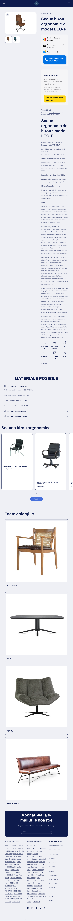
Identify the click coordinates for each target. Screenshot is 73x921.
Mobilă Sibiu (15, 870)
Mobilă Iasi (19, 848)
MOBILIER (17, 891)
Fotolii (29, 901)
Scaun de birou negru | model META (15, 466)
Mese (29, 872)
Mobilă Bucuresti (11, 846)
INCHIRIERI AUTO (54, 879)
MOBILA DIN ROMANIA (56, 846)
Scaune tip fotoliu (38, 859)
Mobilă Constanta (11, 851)
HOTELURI (52, 888)
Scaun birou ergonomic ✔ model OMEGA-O (47, 482)
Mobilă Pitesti (10, 867)
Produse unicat (32, 862)
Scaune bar (31, 851)
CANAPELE (16, 901)
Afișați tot (36, 499)
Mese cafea (31, 878)
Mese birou (40, 875)
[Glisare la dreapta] (40, 494)
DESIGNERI (18, 893)
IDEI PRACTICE (53, 854)
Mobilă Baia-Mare (11, 875)
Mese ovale (38, 885)
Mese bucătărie (37, 872)
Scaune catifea (37, 870)
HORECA (16, 896)
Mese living (31, 875)
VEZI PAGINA (28, 390)
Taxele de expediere (54, 112)
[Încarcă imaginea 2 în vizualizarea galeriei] (16, 39)
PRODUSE (8, 893)
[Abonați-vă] (51, 831)
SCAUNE (11, 586)
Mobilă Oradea (15, 859)
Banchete (41, 893)
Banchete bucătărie (34, 891)
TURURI (51, 892)
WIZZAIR (51, 896)
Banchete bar (32, 893)
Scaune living (40, 848)
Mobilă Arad (14, 864)
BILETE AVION (53, 884)
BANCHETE (12, 804)
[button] (4, 3)
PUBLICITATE (10, 899)
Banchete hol (37, 888)
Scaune (29, 846)
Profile (51, 900)
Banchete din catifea (34, 899)
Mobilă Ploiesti (10, 862)
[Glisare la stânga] (32, 494)
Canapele (36, 901)
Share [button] (45, 363)
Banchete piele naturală (36, 896)
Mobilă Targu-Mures (12, 872)
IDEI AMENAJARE (54, 850)
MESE (9, 658)
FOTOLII (10, 731)
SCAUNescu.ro (33, 919)
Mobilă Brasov (18, 854)
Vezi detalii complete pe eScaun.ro (54, 99)
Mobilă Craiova (10, 856)
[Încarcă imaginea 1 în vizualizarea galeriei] (8, 39)
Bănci (29, 888)
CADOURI (8, 896)
